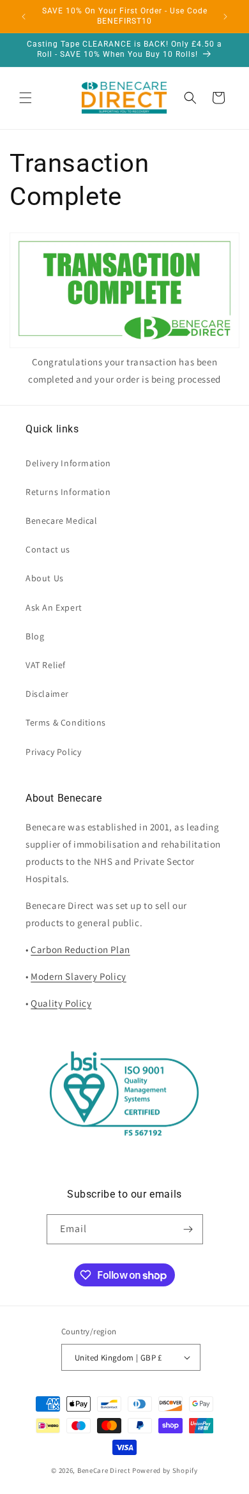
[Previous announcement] (24, 17)
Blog (35, 636)
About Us (45, 578)
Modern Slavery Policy (78, 976)
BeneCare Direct (104, 1470)
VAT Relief (46, 665)
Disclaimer (47, 693)
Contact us (48, 549)
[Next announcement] (225, 17)
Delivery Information (68, 463)
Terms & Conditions (66, 722)
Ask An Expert (54, 607)
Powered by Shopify (165, 1470)
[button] (25, 98)
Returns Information (68, 492)
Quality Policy (61, 1003)
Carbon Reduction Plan (80, 949)
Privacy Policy (53, 752)
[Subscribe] (188, 1229)
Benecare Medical (62, 520)
